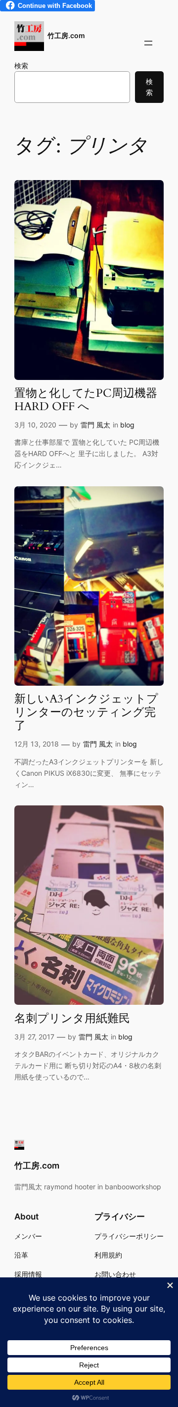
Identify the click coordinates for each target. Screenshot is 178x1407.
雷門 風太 (95, 425)
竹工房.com (66, 35)
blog (127, 425)
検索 (21, 65)
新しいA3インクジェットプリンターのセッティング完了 (86, 713)
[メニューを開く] (148, 43)
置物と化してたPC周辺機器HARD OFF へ (85, 400)
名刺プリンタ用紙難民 (72, 1019)
